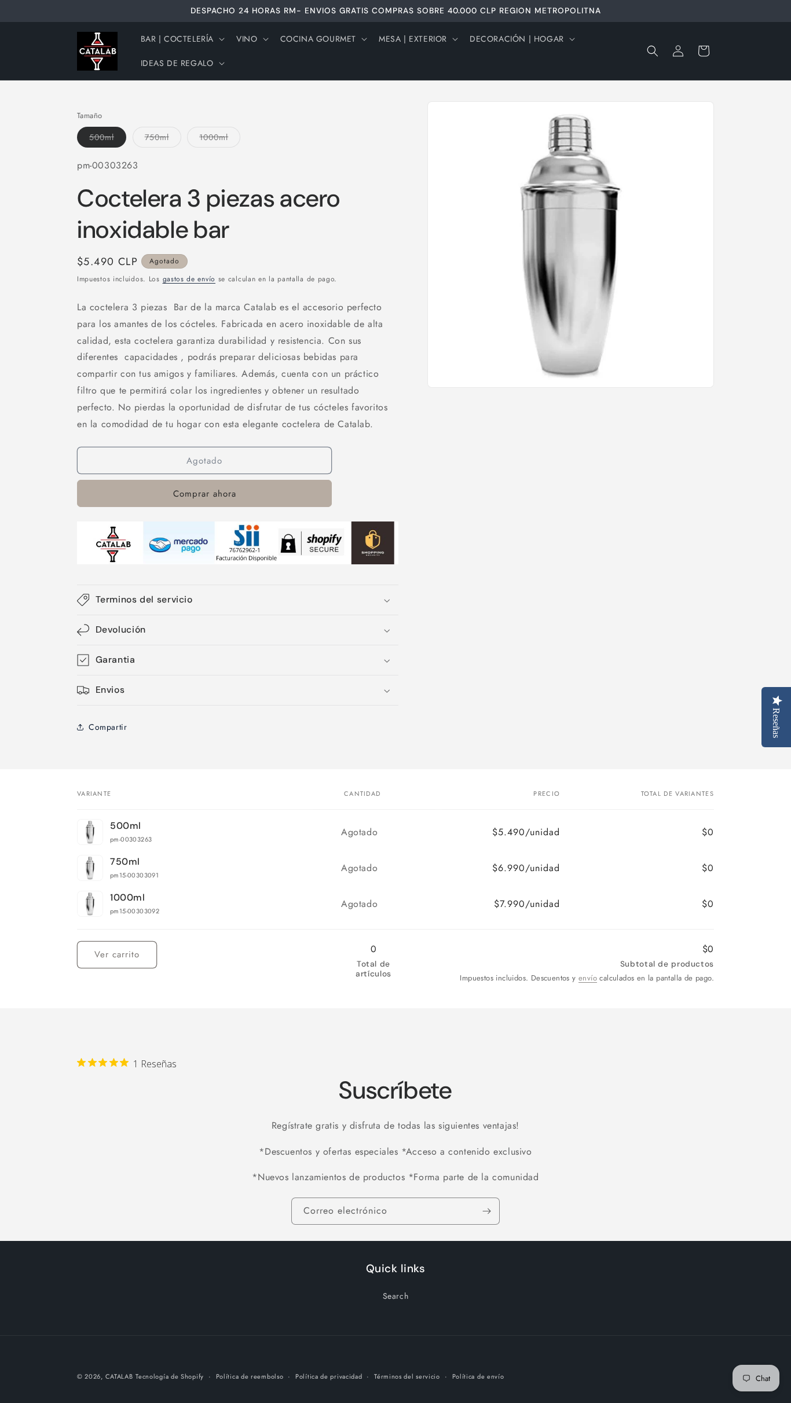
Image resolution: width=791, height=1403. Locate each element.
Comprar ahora (204, 493)
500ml (107, 139)
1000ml (219, 139)
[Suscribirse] (486, 1211)
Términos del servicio (407, 1376)
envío (587, 977)
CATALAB (119, 1376)
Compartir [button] (108, 727)
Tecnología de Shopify (170, 1376)
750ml (163, 139)
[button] (182, 39)
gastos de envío (189, 279)
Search (396, 1296)
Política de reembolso (250, 1376)
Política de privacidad (328, 1376)
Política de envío (478, 1376)
